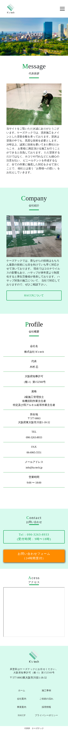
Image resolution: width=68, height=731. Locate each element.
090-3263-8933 (34, 437)
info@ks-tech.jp (34, 467)
